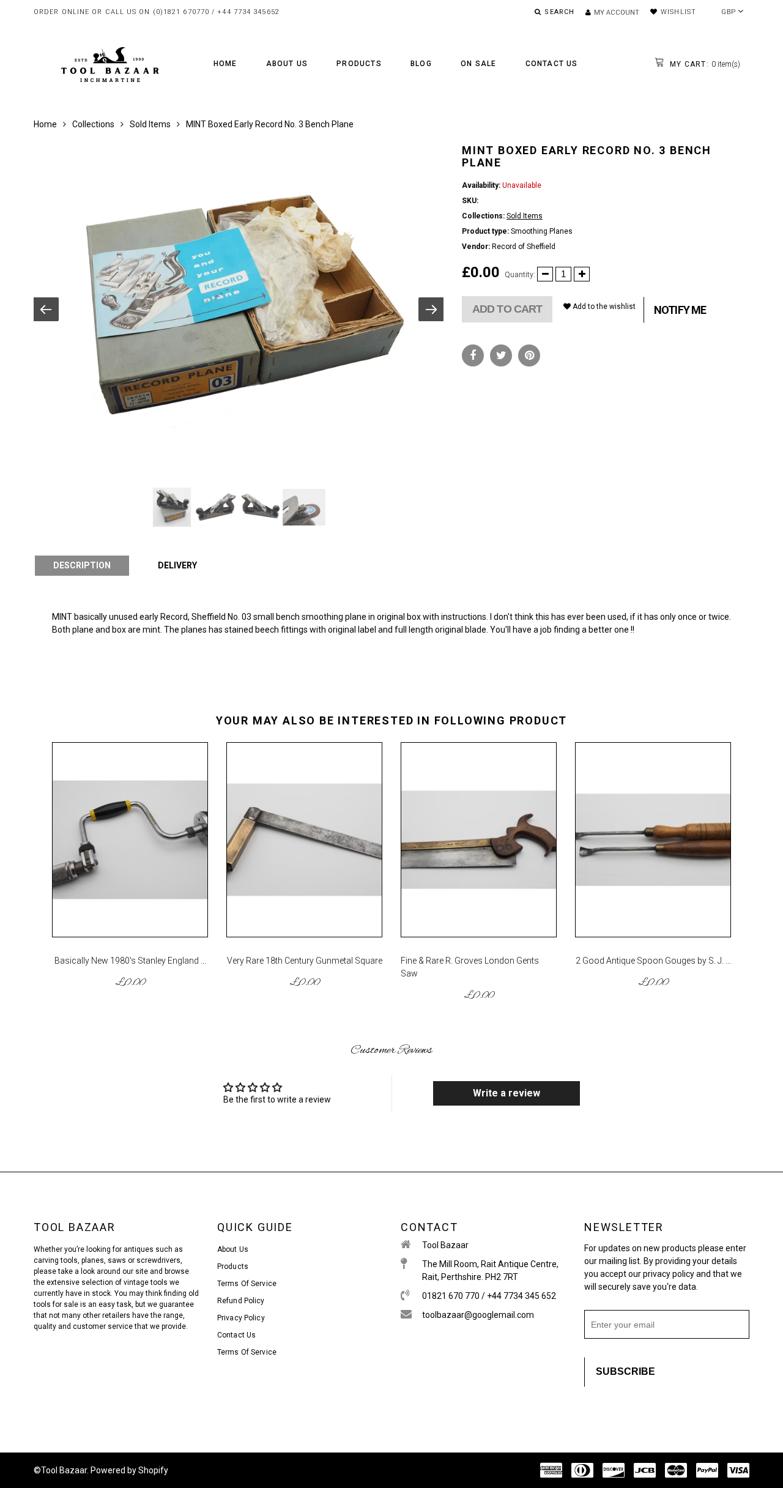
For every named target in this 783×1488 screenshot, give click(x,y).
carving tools (56, 1260)
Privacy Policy (241, 1318)
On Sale (478, 63)
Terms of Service (246, 1283)
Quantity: (520, 274)
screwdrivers (158, 1260)
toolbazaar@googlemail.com (478, 1315)
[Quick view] (192, 813)
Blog (421, 63)
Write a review (506, 1093)
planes (92, 1260)
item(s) (703, 64)
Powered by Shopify (129, 1470)
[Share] (473, 355)
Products (359, 63)
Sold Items (150, 124)
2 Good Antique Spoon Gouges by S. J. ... (653, 960)
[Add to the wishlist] (192, 793)
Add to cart (507, 309)
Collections (93, 124)
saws (118, 1260)
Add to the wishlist (603, 306)
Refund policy (241, 1300)
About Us (287, 63)
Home (225, 63)
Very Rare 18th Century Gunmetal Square (304, 960)
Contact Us (551, 63)
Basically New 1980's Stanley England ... (130, 960)
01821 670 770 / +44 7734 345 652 (489, 1296)
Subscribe (625, 1371)
